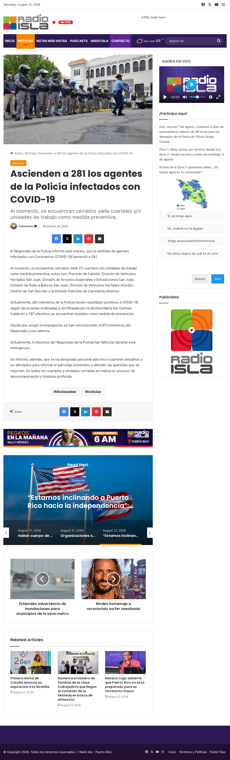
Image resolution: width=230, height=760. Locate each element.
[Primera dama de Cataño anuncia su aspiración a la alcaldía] (30, 662)
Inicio (10, 41)
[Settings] (210, 97)
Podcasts (79, 41)
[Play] (165, 97)
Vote (218, 279)
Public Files (218, 752)
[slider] (197, 97)
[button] (191, 194)
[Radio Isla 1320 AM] (25, 22)
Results (200, 279)
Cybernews (25, 226)
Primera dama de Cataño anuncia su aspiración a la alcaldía (29, 682)
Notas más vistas (51, 41)
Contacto (120, 41)
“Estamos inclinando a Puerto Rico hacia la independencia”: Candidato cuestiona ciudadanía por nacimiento (78, 510)
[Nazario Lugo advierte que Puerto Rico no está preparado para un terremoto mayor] (125, 662)
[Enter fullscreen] (218, 97)
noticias (94, 391)
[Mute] (184, 97)
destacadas (66, 391)
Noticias (25, 41)
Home (17, 153)
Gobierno (78, 480)
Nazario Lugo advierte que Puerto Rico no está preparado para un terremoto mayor (124, 684)
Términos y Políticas (193, 752)
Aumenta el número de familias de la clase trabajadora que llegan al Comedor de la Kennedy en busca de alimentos (77, 689)
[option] (78, 500)
